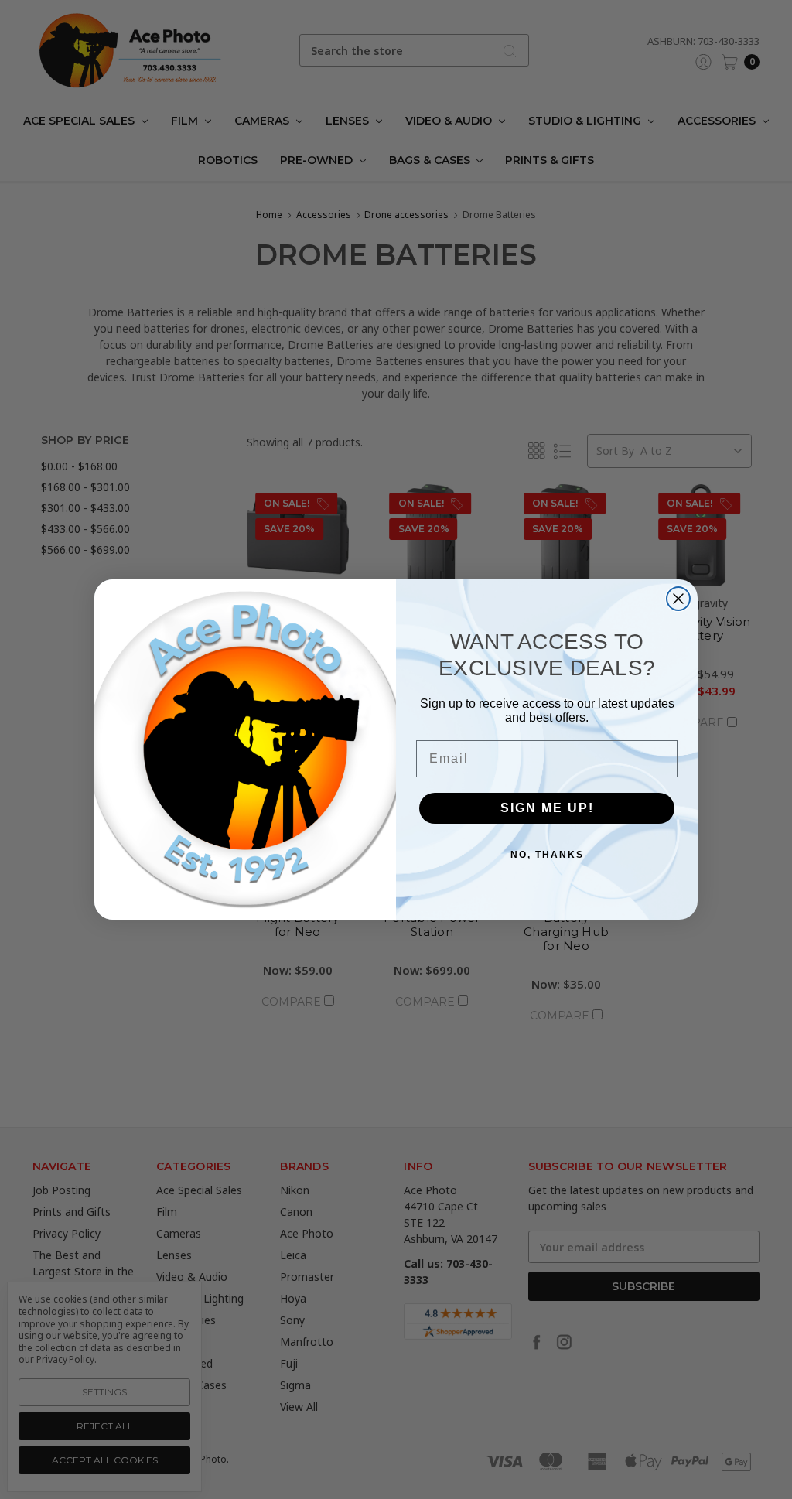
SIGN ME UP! (547, 807)
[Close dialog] (678, 598)
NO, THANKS (547, 854)
